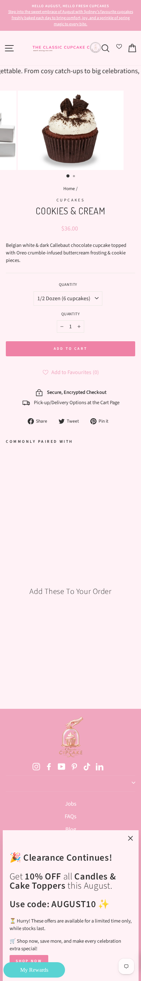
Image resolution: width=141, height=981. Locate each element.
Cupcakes (70, 200)
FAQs (70, 816)
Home (69, 188)
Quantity (68, 285)
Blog (70, 829)
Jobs (70, 804)
